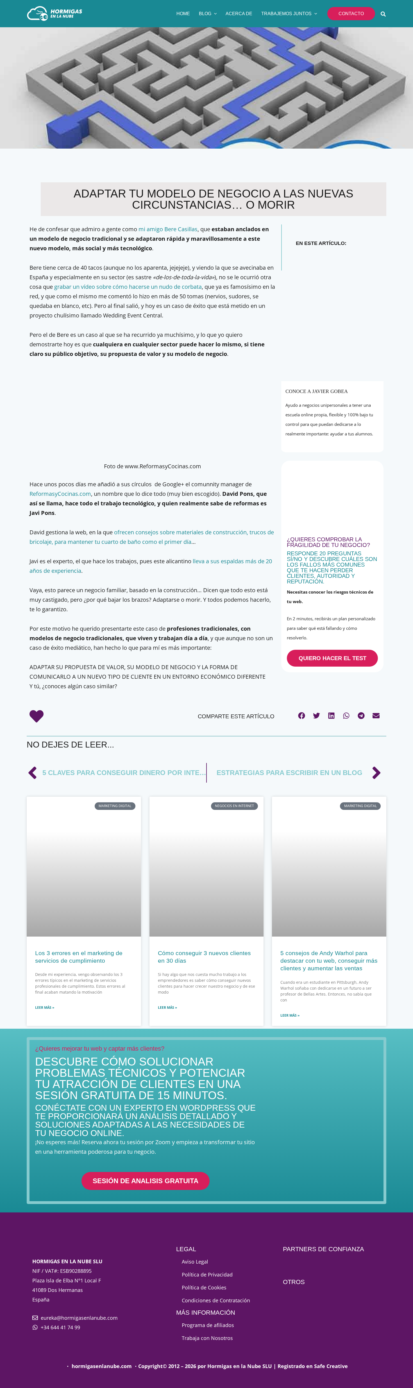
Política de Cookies (204, 1287)
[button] (214, 14)
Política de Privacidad (207, 1274)
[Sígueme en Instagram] (345, 443)
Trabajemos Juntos (286, 13)
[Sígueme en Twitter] (333, 443)
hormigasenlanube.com (102, 1366)
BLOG (205, 13)
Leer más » (44, 1007)
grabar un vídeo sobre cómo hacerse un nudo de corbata (128, 286)
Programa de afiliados (208, 1325)
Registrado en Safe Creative (313, 1366)
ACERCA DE (239, 13)
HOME (183, 13)
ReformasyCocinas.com (60, 494)
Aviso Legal (195, 1261)
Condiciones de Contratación (216, 1300)
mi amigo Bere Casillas (168, 229)
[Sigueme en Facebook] (321, 443)
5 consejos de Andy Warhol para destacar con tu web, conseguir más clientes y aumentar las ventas (329, 961)
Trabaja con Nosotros (207, 1338)
